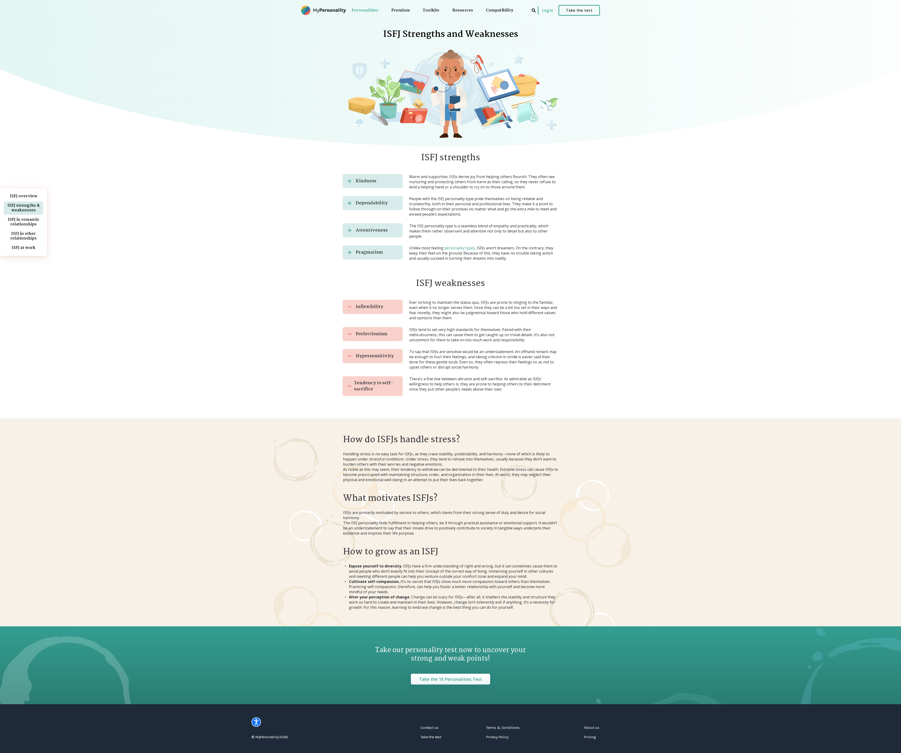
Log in (547, 10)
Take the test (579, 10)
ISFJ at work (23, 248)
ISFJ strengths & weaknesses (24, 207)
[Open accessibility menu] (256, 722)
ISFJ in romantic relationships (23, 222)
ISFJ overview (23, 196)
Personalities (365, 10)
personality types (459, 248)
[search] (533, 10)
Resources (462, 10)
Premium (400, 10)
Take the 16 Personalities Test (450, 679)
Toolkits (431, 10)
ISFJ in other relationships (23, 236)
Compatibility (499, 10)
